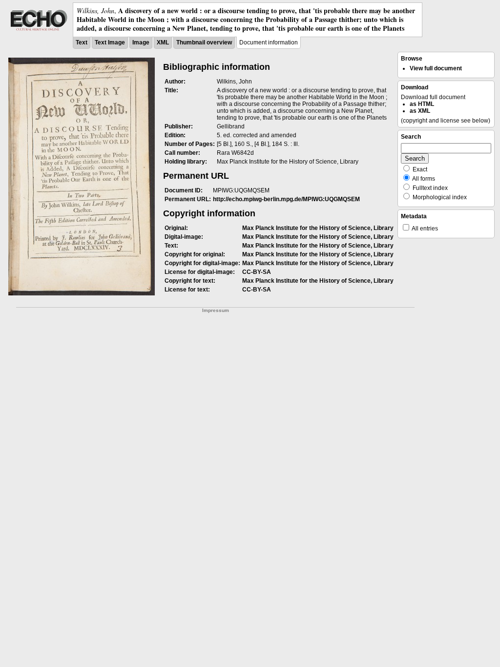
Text (81, 42)
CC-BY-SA (256, 272)
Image (140, 42)
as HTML (422, 104)
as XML (420, 110)
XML (163, 42)
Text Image (110, 42)
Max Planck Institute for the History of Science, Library (318, 228)
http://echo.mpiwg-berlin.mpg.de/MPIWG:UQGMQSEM (286, 199)
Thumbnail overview (204, 42)
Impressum (215, 310)
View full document (436, 68)
